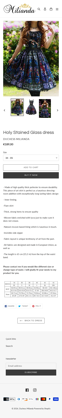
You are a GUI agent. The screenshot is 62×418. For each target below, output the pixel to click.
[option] (17, 107)
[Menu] (57, 9)
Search (9, 345)
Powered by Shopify (42, 408)
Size (5, 152)
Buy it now (31, 175)
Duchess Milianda (26, 408)
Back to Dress (33, 321)
